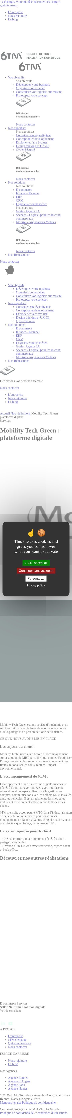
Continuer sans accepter (36, 570)
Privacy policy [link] (36, 585)
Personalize (36, 578)
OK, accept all (37, 563)
